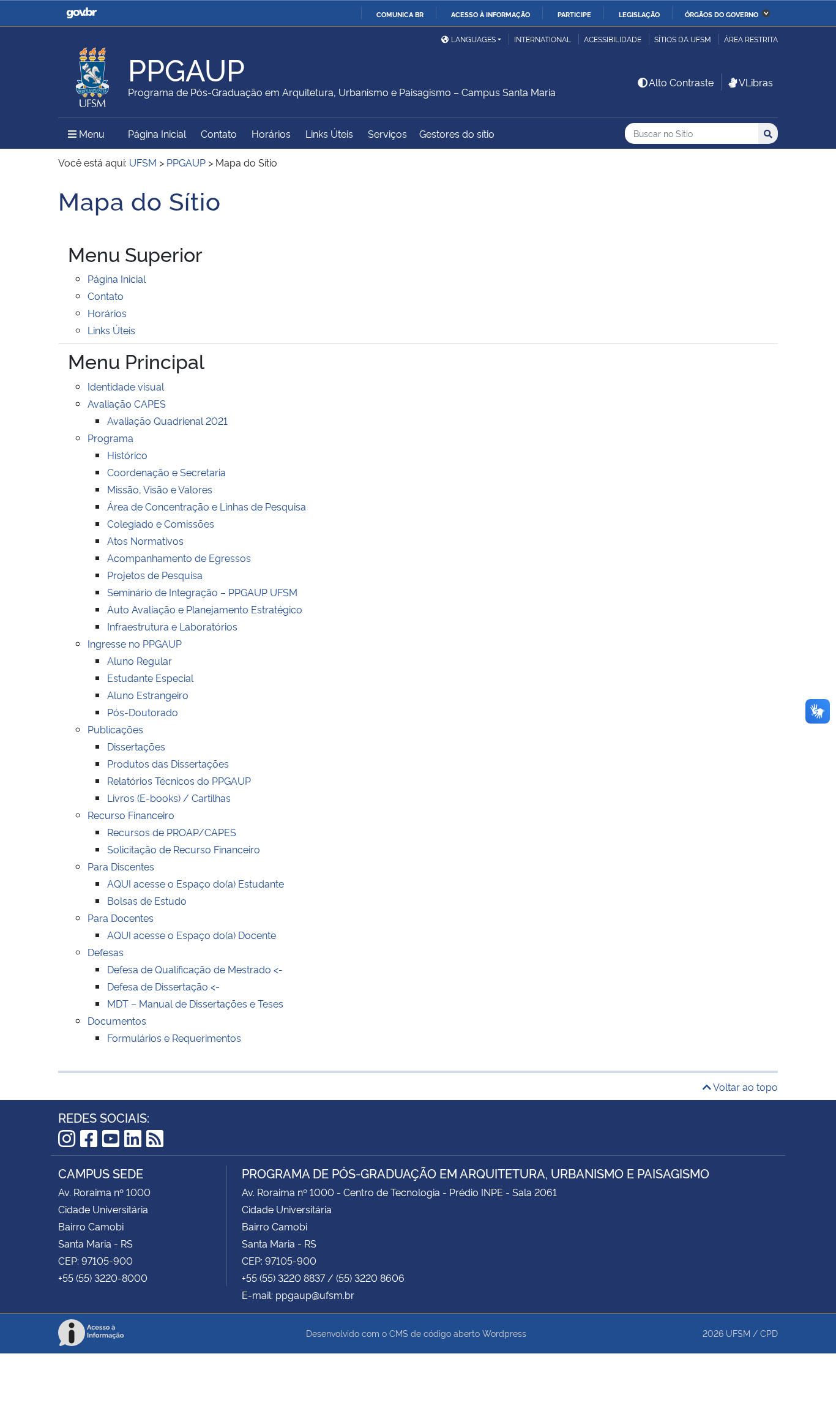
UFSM (738, 1333)
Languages (473, 39)
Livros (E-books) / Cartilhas (169, 797)
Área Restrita (751, 39)
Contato (219, 133)
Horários (271, 133)
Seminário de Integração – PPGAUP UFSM (202, 592)
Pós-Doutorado (142, 712)
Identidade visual (126, 386)
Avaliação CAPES (127, 403)
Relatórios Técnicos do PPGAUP (179, 780)
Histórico (127, 455)
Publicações (115, 729)
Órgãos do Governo (721, 14)
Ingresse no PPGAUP (135, 643)
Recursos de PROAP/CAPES (171, 832)
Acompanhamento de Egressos (179, 557)
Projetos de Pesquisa (155, 575)
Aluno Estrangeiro (147, 695)
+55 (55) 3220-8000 (102, 1277)
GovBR (81, 13)
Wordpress (504, 1333)
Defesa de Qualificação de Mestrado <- (195, 969)
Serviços (387, 133)
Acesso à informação (490, 14)
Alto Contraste (681, 82)
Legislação (639, 14)
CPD (769, 1333)
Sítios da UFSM (682, 39)
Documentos (117, 1020)
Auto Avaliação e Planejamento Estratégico (204, 609)
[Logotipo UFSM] (93, 74)
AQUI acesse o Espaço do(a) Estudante (195, 883)
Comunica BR (400, 14)
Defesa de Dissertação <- (163, 986)
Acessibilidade (612, 39)
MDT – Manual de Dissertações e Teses (195, 1003)
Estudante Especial (150, 677)
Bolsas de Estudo (147, 900)
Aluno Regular (139, 660)
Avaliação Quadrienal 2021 (167, 420)
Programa (110, 437)
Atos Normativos (145, 540)
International (542, 39)
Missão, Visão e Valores (159, 489)
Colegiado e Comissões (160, 523)
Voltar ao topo (744, 1086)
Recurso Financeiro (131, 814)
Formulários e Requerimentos (174, 1037)
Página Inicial (157, 133)
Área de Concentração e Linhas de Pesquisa (206, 506)
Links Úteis (329, 133)
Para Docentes (121, 917)
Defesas (106, 952)
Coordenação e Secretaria (166, 472)
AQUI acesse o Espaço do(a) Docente (191, 934)
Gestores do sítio (457, 133)
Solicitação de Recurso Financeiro (183, 849)
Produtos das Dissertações (168, 763)
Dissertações (136, 746)
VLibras (756, 82)
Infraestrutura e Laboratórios (172, 626)
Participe (574, 14)
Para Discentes (121, 866)
